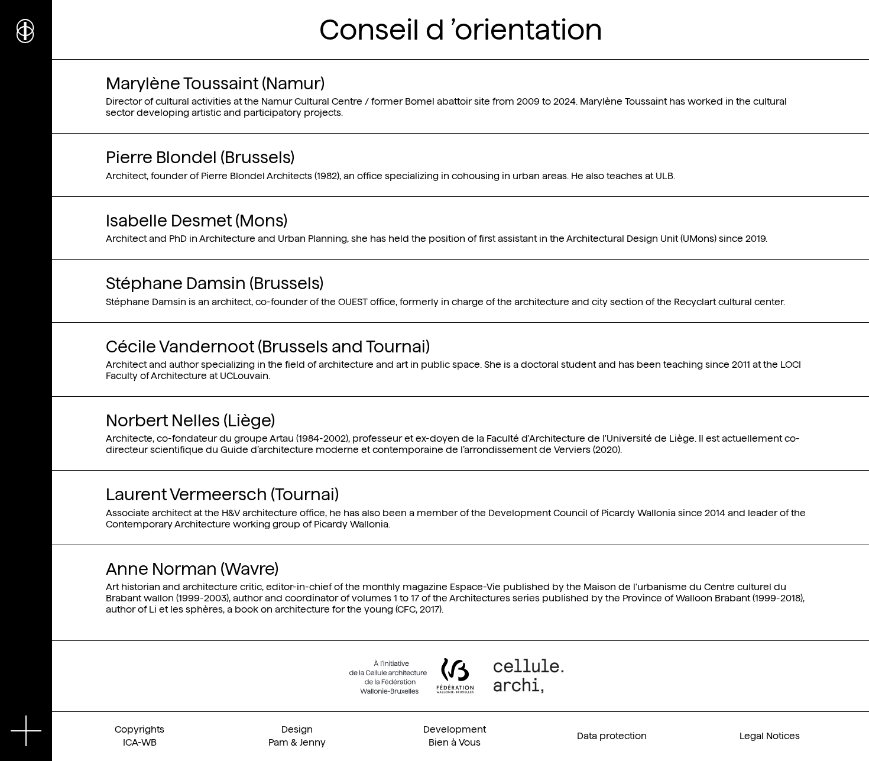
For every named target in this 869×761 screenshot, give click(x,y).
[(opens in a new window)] (411, 676)
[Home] (26, 29)
